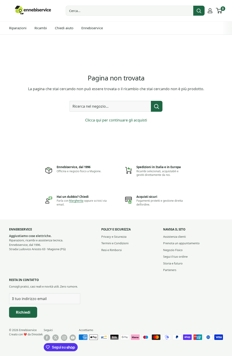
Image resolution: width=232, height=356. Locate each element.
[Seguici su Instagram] (64, 337)
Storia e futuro (173, 263)
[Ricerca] (199, 11)
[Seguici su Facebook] (47, 337)
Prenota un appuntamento (181, 243)
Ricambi (40, 28)
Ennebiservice (92, 28)
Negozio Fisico (173, 250)
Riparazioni (18, 28)
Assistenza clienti (174, 237)
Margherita (76, 201)
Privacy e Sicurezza (113, 237)
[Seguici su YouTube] (73, 337)
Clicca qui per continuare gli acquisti (116, 120)
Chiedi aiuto (64, 28)
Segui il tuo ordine (175, 256)
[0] (219, 10)
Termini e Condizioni (114, 243)
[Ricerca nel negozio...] (156, 106)
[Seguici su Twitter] (55, 337)
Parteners (169, 270)
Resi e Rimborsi (111, 250)
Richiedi (23, 312)
